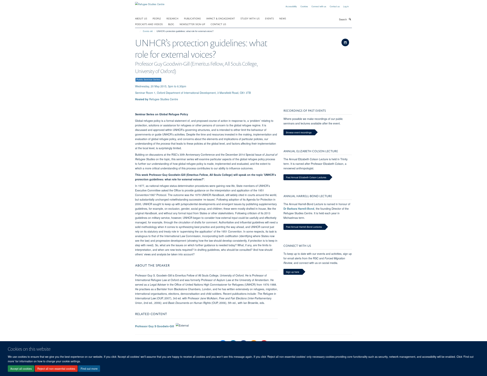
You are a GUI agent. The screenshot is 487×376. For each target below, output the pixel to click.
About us (141, 18)
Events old (148, 31)
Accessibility (291, 6)
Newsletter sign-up (192, 24)
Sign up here (292, 271)
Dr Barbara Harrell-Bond (298, 208)
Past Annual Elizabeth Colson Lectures (306, 177)
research (172, 18)
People (157, 18)
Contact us (335, 6)
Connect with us (318, 6)
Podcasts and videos (149, 24)
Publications (192, 18)
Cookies (304, 6)
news (282, 18)
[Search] (350, 19)
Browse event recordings (299, 132)
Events (269, 18)
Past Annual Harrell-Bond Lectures (304, 226)
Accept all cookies (21, 368)
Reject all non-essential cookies (56, 368)
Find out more (89, 368)
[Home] (138, 31)
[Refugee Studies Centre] (149, 3)
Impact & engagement (220, 18)
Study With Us (249, 18)
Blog (171, 24)
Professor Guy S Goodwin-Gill (154, 326)
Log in (346, 6)
